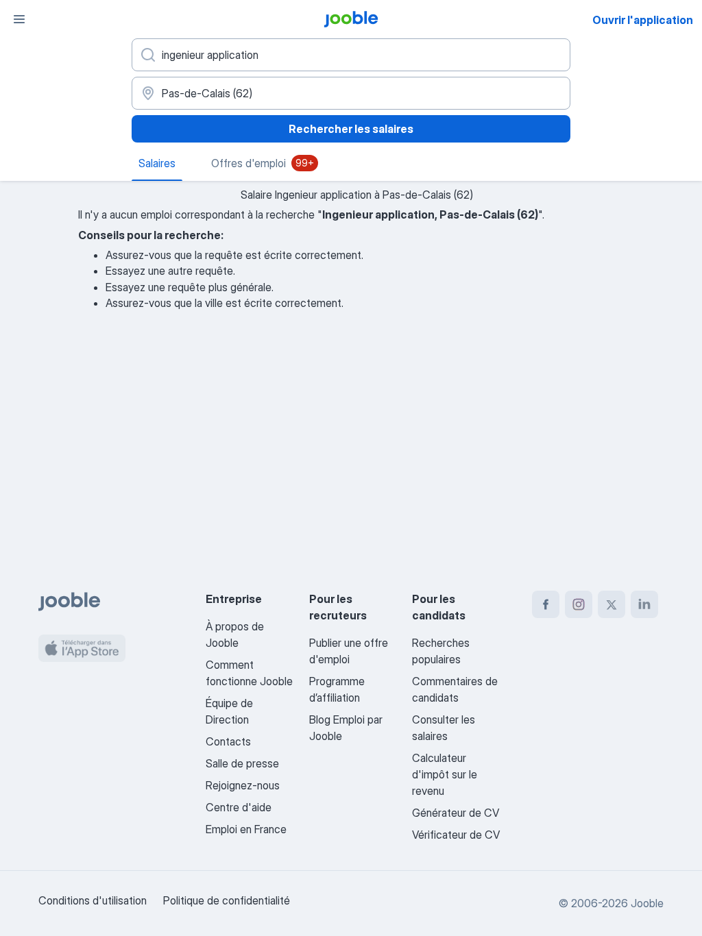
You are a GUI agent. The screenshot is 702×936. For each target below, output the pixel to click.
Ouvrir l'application (642, 20)
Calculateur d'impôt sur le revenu (444, 774)
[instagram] (578, 604)
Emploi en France (246, 829)
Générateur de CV (455, 813)
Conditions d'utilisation (92, 900)
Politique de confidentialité (226, 900)
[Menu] (19, 19)
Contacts (228, 741)
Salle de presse (242, 763)
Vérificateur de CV (456, 834)
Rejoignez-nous (243, 785)
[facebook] (545, 604)
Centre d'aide (238, 807)
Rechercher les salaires (351, 129)
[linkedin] (644, 604)
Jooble (647, 903)
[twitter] (611, 604)
